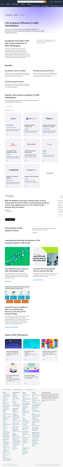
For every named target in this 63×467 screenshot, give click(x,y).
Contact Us (34, 446)
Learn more (34, 232)
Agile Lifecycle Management (15, 435)
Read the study (8, 281)
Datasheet (8, 127)
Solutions (16, 14)
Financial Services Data (16, 418)
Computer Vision (25, 430)
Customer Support (6, 445)
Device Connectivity (25, 420)
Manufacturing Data (16, 422)
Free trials (33, 424)
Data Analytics (24, 406)
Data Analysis (5, 446)
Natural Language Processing (25, 440)
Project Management (16, 406)
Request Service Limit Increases (35, 444)
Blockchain (14, 393)
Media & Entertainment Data (16, 425)
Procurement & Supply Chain (6, 453)
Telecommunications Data (17, 431)
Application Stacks (16, 439)
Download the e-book (38, 279)
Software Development (6, 460)
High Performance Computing (25, 408)
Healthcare (4, 420)
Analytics (23, 418)
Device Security (24, 423)
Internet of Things (6, 406)
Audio (23, 429)
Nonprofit (4, 425)
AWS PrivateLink (5, 434)
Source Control (15, 448)
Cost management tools (36, 420)
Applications (24, 419)
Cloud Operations (15, 408)
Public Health (5, 426)
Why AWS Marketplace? (36, 416)
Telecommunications (6, 432)
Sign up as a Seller (35, 407)
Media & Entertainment (7, 424)
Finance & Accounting (6, 447)
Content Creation (6, 441)
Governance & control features (35, 423)
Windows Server (34, 430)
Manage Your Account (35, 432)
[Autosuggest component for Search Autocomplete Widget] (45, 2)
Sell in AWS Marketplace (36, 425)
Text (23, 444)
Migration (4, 411)
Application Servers (16, 438)
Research (4, 456)
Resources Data (15, 427)
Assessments (24, 449)
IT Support (4, 449)
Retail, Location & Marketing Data (15, 430)
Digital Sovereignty (6, 402)
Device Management (25, 422)
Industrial (4, 421)
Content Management (16, 398)
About (33, 413)
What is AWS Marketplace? (36, 414)
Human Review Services (26, 434)
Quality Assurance (6, 455)
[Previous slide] (6, 219)
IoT (22, 417)
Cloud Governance (16, 412)
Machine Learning (6, 408)
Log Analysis (15, 445)
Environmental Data (16, 416)
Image (23, 435)
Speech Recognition (25, 442)
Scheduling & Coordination (7, 459)
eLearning (14, 402)
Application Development (17, 436)
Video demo (8, 154)
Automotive (24, 393)
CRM (13, 400)
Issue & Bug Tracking (16, 444)
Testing (14, 449)
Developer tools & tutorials (36, 395)
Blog (33, 396)
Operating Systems (25, 412)
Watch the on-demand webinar (11, 327)
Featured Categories (35, 427)
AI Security (4, 440)
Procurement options (35, 419)
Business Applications (6, 396)
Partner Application (35, 410)
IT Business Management (17, 405)
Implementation (25, 450)
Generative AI (5, 404)
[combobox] (30, 2)
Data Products (5, 400)
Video (44, 128)
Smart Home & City (25, 426)
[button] (2, 4)
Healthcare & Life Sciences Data (17, 421)
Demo (12, 180)
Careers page (49, 398)
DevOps (4, 401)
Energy (4, 415)
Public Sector (5, 428)
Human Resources (16, 403)
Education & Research (26, 395)
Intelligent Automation (26, 437)
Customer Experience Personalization (6, 443)
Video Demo (13, 127)
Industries (24, 392)
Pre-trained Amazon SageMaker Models (6, 436)
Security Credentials (35, 442)
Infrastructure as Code (16, 443)
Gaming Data (15, 419)
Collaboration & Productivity (15, 396)
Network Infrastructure (26, 411)
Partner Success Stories (36, 411)
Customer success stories (36, 400)
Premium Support (25, 453)
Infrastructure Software (7, 405)
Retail (4, 429)
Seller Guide (34, 408)
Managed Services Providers (6, 410)
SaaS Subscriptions (35, 429)
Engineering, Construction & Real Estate (7, 417)
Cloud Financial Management (15, 410)
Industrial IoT (24, 424)
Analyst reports (34, 399)
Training (23, 454)
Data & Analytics (5, 399)
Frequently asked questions (36, 402)
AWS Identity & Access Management (35, 441)
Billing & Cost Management (36, 435)
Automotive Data (15, 415)
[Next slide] (13, 219)
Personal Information (35, 437)
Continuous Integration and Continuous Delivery (17, 441)
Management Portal (35, 406)
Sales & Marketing (6, 457)
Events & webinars (35, 397)
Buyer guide (34, 401)
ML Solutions (24, 438)
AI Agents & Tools (6, 393)
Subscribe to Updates (35, 436)
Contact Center (15, 397)
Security (23, 413)
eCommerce (15, 401)
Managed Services (25, 451)
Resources (33, 392)
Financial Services (6, 419)
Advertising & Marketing (7, 414)
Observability (5, 451)
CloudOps (4, 397)
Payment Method (35, 438)
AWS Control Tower (6, 433)
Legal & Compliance (6, 450)
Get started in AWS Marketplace (35, 418)
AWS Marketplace (8, 14)
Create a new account (58, 1)
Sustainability (5, 430)
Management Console (35, 433)
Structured (24, 443)
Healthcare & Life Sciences (26, 399)
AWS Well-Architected (6, 395)
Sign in (52, 1)
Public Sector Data (16, 426)
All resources (34, 393)
